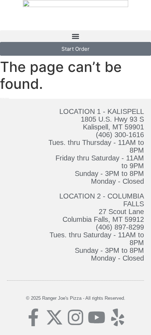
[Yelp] (117, 317)
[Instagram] (75, 317)
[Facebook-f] (33, 317)
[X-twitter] (54, 317)
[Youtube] (96, 317)
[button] (75, 36)
